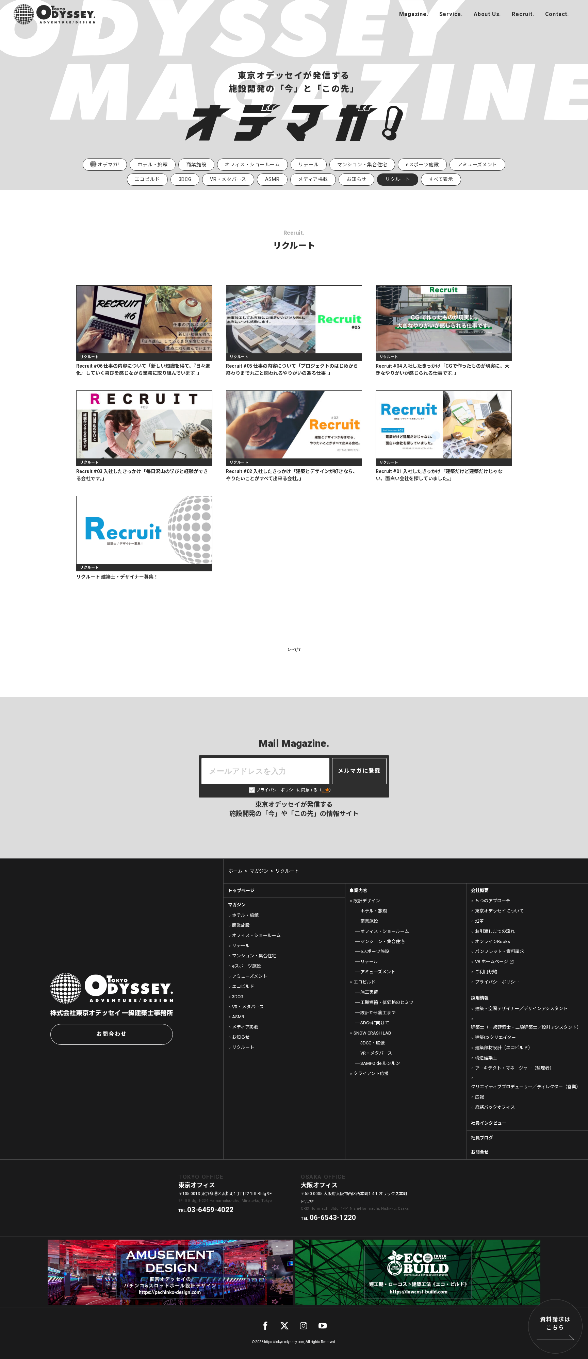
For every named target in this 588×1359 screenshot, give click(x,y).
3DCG (185, 179)
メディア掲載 (313, 179)
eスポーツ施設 (422, 164)
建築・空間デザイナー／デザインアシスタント (521, 1008)
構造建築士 (486, 1057)
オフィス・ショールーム (252, 164)
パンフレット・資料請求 (499, 951)
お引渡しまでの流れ (495, 931)
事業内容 (358, 890)
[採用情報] (523, 14)
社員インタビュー (488, 1123)
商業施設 (196, 164)
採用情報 (480, 998)
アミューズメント (477, 164)
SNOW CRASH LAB (372, 1033)
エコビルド (147, 179)
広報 (479, 1097)
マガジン (237, 904)
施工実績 (369, 992)
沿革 (479, 921)
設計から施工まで (378, 1012)
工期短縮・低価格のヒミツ (386, 1002)
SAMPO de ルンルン (380, 1063)
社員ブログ (482, 1137)
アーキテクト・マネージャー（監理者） (514, 1068)
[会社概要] (487, 14)
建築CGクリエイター (495, 1037)
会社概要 (480, 890)
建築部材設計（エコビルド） (504, 1047)
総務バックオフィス (495, 1107)
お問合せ (480, 1152)
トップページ (241, 890)
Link (325, 790)
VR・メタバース (228, 179)
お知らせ (356, 179)
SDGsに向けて (374, 1022)
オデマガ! (108, 164)
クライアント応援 (371, 1073)
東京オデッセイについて (499, 910)
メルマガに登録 (359, 771)
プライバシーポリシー (497, 982)
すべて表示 (441, 179)
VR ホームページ (491, 961)
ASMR (272, 179)
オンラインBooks (492, 941)
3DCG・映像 (372, 1042)
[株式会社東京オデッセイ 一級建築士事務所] (54, 14)
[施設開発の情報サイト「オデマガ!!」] (413, 14)
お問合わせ (111, 1034)
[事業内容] (451, 14)
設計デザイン (367, 900)
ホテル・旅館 (152, 164)
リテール (308, 164)
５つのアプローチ (492, 900)
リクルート (243, 1047)
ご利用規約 (486, 971)
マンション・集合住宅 (362, 164)
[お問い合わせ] (557, 14)
